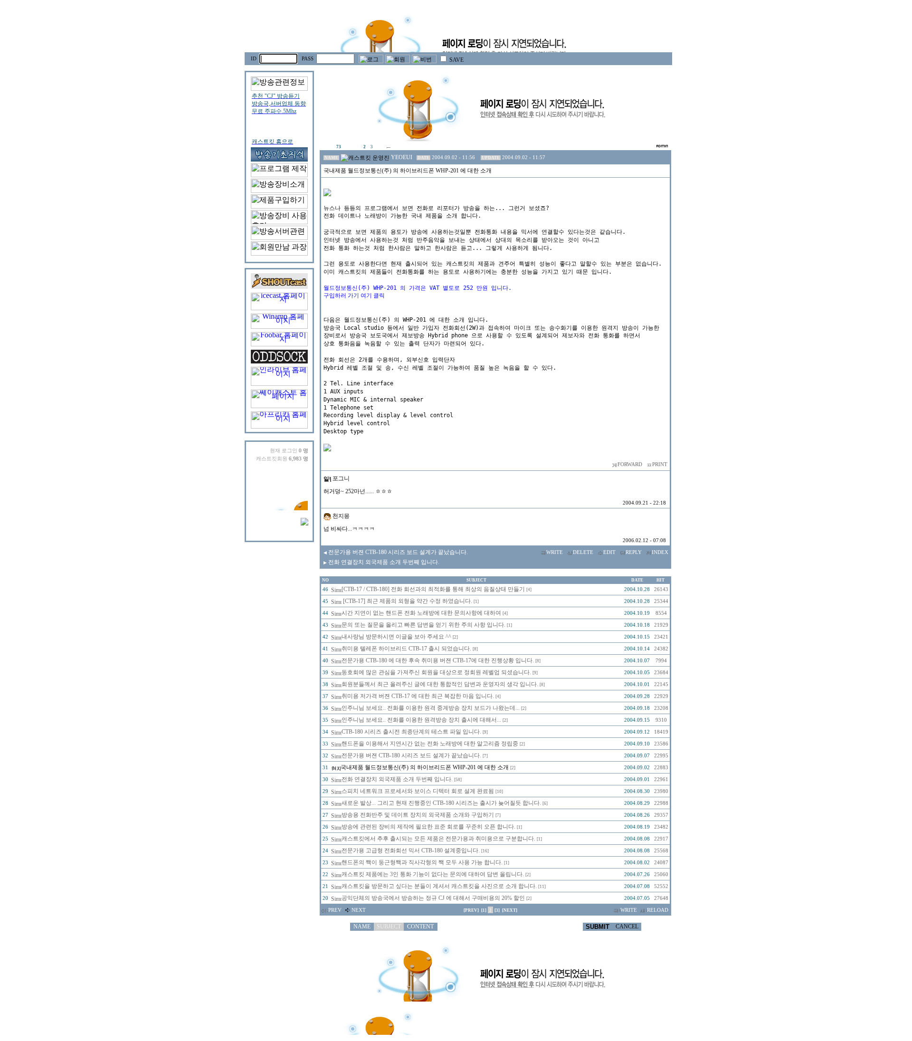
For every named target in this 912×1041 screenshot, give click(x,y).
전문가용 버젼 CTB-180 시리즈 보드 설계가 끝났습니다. (395, 552)
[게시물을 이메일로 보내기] (614, 464)
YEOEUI (401, 157)
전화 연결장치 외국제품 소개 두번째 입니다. (381, 562)
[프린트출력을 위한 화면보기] (648, 464)
